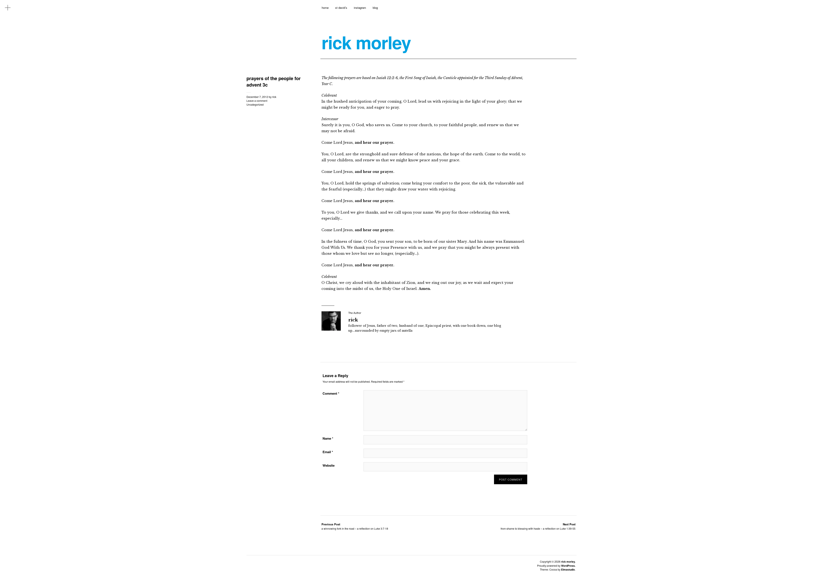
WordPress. (568, 566)
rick (274, 97)
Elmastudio (568, 569)
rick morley (366, 42)
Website (329, 465)
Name (328, 438)
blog (375, 8)
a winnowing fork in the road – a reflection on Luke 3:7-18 (354, 526)
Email (328, 452)
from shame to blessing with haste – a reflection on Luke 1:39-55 (538, 526)
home (325, 8)
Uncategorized (255, 104)
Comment (331, 393)
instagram (360, 8)
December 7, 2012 (257, 97)
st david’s (341, 8)
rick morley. (568, 562)
